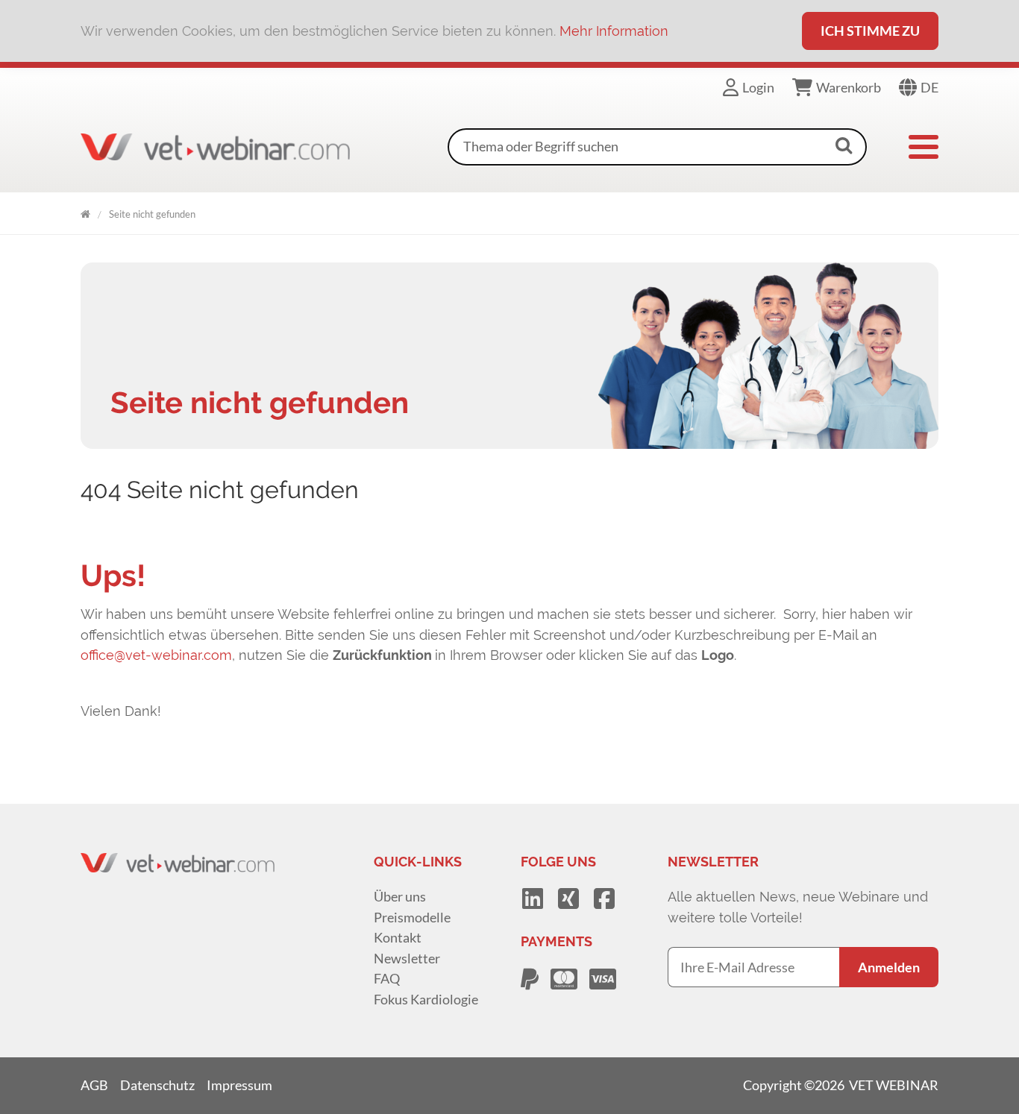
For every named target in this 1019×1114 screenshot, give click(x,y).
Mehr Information (613, 31)
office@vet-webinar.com (156, 655)
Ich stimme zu (870, 30)
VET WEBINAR (85, 211)
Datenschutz (157, 1085)
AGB (94, 1085)
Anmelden (889, 967)
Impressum (239, 1085)
